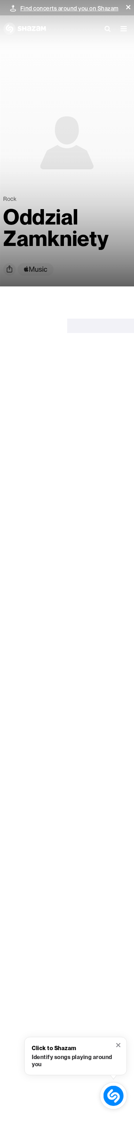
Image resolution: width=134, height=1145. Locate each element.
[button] (128, 7)
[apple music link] (36, 269)
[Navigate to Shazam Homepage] (24, 29)
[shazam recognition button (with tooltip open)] (113, 1096)
